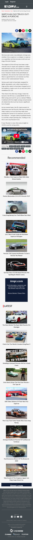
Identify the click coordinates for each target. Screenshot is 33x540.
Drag (19, 146)
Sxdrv (11, 146)
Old (8, 148)
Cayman (23, 146)
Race (15, 146)
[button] (16, 30)
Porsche (28, 146)
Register (13, 2)
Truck (11, 148)
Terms (15, 520)
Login (7, 2)
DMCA (24, 520)
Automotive (7, 11)
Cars (12, 11)
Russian (4, 148)
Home (3, 11)
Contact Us (19, 520)
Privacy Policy (10, 520)
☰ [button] (26, 7)
